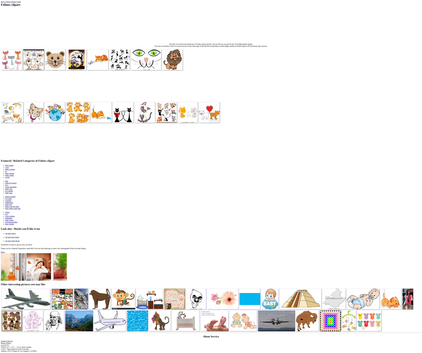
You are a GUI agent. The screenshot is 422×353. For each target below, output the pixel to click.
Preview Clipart (72, 67)
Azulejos (8, 201)
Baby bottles (9, 224)
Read (3, 252)
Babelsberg (9, 203)
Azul (7, 167)
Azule (7, 177)
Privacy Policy (6, 343)
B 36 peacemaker (11, 222)
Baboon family (10, 197)
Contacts (8, 2)
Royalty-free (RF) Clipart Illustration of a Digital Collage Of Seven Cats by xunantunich (12, 118)
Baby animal (9, 173)
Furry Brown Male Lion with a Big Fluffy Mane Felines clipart (172, 65)
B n (6, 214)
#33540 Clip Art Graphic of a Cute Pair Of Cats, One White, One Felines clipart (209, 118)
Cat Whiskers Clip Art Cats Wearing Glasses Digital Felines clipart (12, 65)
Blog (2, 2)
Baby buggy (9, 220)
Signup (13, 2)
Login (19, 2)
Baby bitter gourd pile (12, 208)
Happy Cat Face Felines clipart (55, 67)
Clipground (11, 346)
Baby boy (8, 205)
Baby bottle (9, 165)
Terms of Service (7, 341)
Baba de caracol (10, 183)
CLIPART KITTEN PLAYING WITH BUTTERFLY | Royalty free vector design (98, 65)
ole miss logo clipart (12, 237)
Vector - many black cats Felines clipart (117, 66)
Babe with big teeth (12, 206)
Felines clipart (117, 120)
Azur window (10, 216)
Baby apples (9, 175)
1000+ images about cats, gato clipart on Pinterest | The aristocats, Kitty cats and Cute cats (78, 118)
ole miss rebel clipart (12, 241)
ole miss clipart (10, 233)
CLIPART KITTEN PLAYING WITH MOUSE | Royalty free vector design (101, 118)
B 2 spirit (8, 199)
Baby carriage (10, 169)
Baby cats (8, 189)
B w (6, 185)
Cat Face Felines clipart (138, 67)
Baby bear (8, 193)
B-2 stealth (9, 191)
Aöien (7, 212)
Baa (6, 181)
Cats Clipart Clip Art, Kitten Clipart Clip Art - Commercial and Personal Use (166, 118)
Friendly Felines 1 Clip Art (32, 67)
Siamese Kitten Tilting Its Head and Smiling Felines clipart (143, 118)
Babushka (8, 218)
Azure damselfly (11, 187)
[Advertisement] (211, 24)
